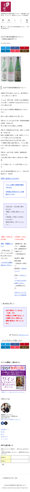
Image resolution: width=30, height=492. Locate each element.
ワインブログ (4, 439)
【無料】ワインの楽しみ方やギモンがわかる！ (13, 392)
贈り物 (2, 432)
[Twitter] (5, 48)
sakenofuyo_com (23, 335)
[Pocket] (15, 51)
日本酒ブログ (4, 436)
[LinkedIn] (5, 51)
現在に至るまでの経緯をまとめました (11, 419)
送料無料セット (5, 429)
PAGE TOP (27, 475)
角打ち (2, 434)
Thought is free (24, 487)
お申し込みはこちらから (10, 178)
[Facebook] (15, 48)
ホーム (4, 26)
